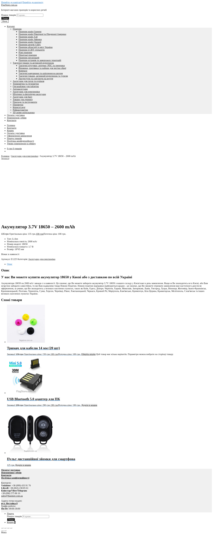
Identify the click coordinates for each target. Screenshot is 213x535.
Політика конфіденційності (20, 141)
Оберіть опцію (88, 354)
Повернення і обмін (17, 118)
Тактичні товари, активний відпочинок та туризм (43, 76)
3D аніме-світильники (24, 112)
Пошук (5, 18)
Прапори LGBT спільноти (32, 50)
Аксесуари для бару (22, 97)
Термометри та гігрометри (26, 84)
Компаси (23, 71)
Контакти (11, 120)
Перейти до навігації (11, 2)
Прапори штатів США (30, 44)
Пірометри (18, 104)
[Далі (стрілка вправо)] (5, 530)
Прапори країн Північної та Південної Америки (42, 34)
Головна (11, 125)
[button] (106, 532)
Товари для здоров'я (22, 99)
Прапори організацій (29, 57)
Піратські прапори (28, 55)
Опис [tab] (9, 264)
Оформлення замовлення (19, 136)
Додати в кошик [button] (89, 405)
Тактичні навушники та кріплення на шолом (41, 73)
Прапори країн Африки (30, 39)
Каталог (11, 26)
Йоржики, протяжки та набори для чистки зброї (42, 68)
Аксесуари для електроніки (26, 91)
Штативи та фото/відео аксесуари (29, 94)
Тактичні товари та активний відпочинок (33, 63)
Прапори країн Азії (28, 37)
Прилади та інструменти (25, 102)
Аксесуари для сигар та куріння (28, 81)
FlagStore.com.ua (9, 5)
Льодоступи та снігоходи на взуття (36, 78)
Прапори (17, 29)
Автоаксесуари (20, 89)
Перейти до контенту (32, 2)
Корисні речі (19, 107)
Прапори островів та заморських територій (40, 60)
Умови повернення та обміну (21, 143)
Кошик (10, 130)
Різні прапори (25, 52)
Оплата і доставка (16, 115)
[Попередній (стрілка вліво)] (2, 530)
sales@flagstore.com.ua (12, 496)
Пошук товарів (9, 15)
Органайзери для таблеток (26, 86)
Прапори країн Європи (30, 31)
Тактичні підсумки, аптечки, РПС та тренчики (42, 65)
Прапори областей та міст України (36, 47)
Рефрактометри (20, 110)
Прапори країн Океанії (30, 42)
